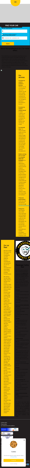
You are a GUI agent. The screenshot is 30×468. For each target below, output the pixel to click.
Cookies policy (4, 422)
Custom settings (13, 464)
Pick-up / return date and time (8, 35)
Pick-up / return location (7, 28)
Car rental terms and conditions (8, 426)
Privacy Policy (14, 457)
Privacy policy (4, 424)
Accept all (14, 460)
